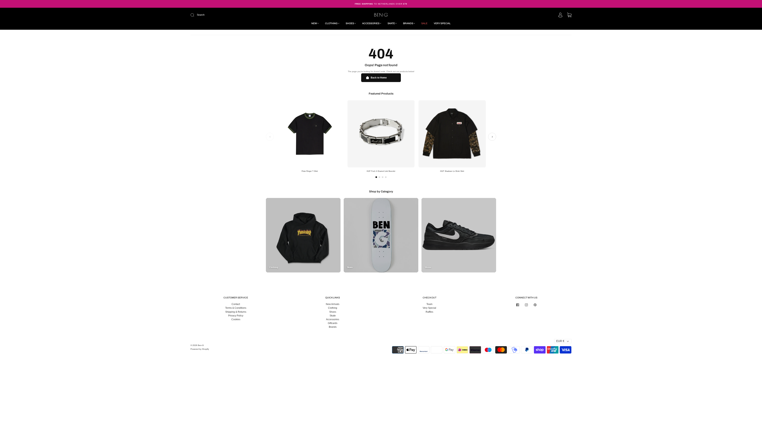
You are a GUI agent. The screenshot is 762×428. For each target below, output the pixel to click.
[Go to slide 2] (379, 177)
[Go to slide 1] (376, 177)
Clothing (331, 23)
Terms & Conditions (235, 308)
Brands (408, 23)
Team (429, 304)
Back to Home (379, 77)
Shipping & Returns (235, 311)
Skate (391, 23)
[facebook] (517, 304)
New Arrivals (332, 304)
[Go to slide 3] (382, 177)
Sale (424, 23)
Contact (236, 304)
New (314, 23)
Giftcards (332, 323)
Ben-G (201, 345)
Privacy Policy (235, 315)
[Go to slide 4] (386, 177)
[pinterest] (535, 304)
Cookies (235, 319)
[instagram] (526, 304)
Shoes (350, 23)
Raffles (429, 311)
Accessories (370, 23)
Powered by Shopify (199, 349)
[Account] (560, 15)
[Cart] (569, 15)
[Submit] (218, 15)
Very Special (442, 23)
